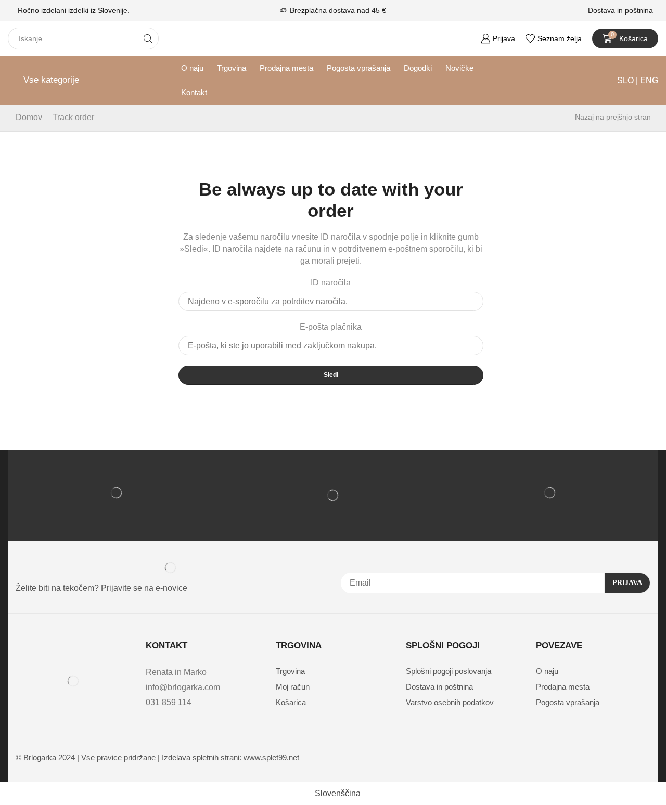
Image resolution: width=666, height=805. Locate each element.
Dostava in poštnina (620, 10)
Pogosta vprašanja (358, 68)
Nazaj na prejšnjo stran (613, 117)
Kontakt (194, 92)
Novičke (459, 68)
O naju (192, 68)
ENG (648, 80)
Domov (29, 117)
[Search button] (147, 38)
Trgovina (231, 68)
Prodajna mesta (286, 68)
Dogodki (418, 68)
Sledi (331, 375)
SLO (626, 80)
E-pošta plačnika (331, 326)
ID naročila (331, 282)
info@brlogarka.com (183, 687)
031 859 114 (168, 702)
